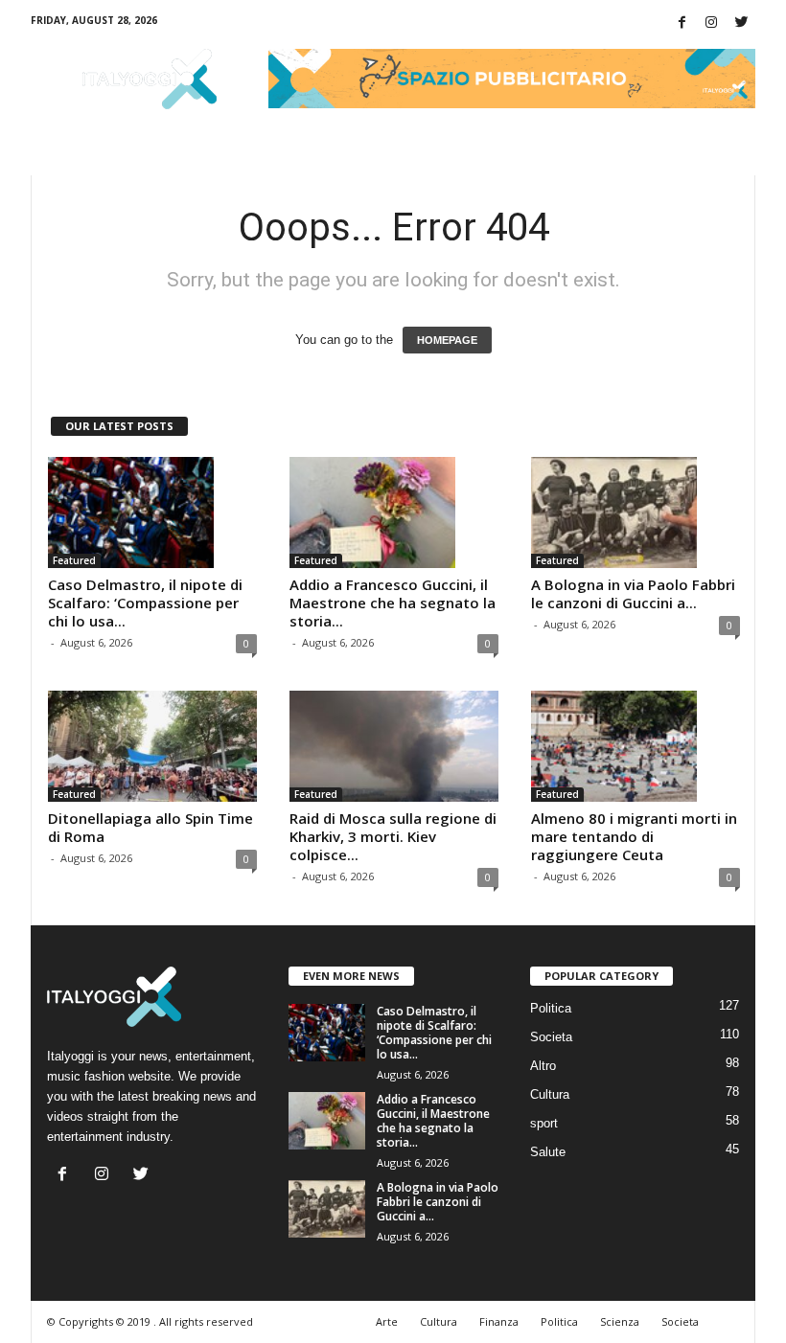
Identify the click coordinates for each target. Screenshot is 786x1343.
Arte (387, 1321)
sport (544, 1123)
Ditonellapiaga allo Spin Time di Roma (150, 827)
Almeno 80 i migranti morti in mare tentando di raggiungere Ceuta (634, 836)
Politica (550, 1008)
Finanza (499, 1321)
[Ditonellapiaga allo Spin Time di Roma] (152, 746)
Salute (548, 1152)
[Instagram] (711, 23)
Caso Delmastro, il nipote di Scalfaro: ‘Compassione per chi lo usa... (145, 602)
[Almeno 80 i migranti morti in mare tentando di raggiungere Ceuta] (635, 746)
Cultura (549, 1094)
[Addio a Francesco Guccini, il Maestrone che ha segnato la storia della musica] (393, 512)
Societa (551, 1037)
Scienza (619, 1321)
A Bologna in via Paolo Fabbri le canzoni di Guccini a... (633, 593)
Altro (543, 1065)
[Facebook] (681, 23)
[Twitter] (740, 23)
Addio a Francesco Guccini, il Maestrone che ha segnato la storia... (392, 602)
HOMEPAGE (447, 340)
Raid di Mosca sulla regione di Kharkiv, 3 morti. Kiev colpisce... (393, 836)
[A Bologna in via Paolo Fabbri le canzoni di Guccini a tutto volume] (635, 512)
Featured (74, 560)
